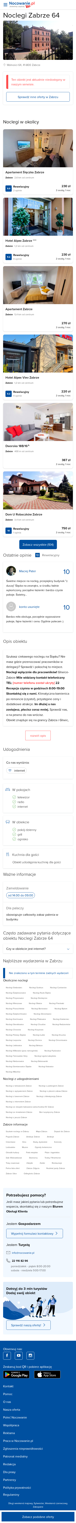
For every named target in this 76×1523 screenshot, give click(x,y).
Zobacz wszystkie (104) (38, 544)
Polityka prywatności (17, 1487)
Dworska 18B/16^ (17, 446)
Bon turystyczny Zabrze (49, 1112)
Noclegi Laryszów (13, 1040)
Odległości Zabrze (32, 1173)
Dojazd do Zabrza (62, 1131)
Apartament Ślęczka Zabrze (24, 172)
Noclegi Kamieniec (61, 1019)
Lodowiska (10, 1147)
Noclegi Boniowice (39, 1008)
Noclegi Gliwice (35, 1003)
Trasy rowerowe (12, 1163)
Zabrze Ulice (11, 1173)
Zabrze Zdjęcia (33, 1168)
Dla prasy (9, 1472)
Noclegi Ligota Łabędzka (45, 1056)
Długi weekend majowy (20, 1503)
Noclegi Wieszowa (14, 1003)
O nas (7, 1402)
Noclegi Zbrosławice (42, 1013)
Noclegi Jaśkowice (14, 1045)
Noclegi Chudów (38, 1024)
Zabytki (30, 1163)
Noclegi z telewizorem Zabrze (19, 1085)
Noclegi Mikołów (13, 1071)
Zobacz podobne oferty (38, 1517)
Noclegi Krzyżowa (35, 1029)
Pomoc (7, 1394)
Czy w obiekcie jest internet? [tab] (26, 949)
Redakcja (9, 1464)
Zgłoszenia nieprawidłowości (23, 1448)
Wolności (12, 65)
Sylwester (39, 1503)
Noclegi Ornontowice (58, 1040)
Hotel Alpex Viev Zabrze (22, 377)
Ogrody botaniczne (43, 1147)
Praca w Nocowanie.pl (18, 1441)
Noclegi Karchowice (14, 1019)
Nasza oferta (11, 1409)
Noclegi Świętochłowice (16, 1013)
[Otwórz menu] (5, 5)
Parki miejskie (32, 1152)
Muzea (25, 1147)
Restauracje (57, 1163)
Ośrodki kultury (12, 1152)
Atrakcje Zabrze (33, 1136)
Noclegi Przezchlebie (15, 1008)
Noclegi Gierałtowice (15, 1024)
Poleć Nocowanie (15, 1417)
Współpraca (11, 1425)
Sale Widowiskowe (14, 1157)
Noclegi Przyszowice (15, 998)
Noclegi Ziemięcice (39, 998)
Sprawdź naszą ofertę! (26, 1325)
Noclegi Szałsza (36, 987)
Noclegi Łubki (39, 1034)
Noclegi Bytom (61, 1008)
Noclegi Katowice (46, 1066)
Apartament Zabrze (19, 309)
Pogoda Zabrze (12, 1136)
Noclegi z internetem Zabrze (18, 1101)
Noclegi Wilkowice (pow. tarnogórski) (21, 1050)
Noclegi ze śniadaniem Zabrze (19, 1112)
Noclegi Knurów (59, 1034)
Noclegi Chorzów (13, 1029)
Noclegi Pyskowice (52, 1050)
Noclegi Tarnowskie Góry (16, 1056)
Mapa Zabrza (41, 1131)
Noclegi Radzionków (61, 1024)
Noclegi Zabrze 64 (31, 15)
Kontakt (8, 1386)
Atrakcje (50, 1136)
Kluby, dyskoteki (40, 1141)
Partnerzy (9, 1480)
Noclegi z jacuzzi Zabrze (16, 1117)
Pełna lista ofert (12, 1168)
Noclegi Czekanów (58, 987)
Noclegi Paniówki (56, 1003)
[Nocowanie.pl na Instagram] (30, 1356)
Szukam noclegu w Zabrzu (17, 1131)
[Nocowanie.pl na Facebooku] (7, 1356)
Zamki (42, 1163)
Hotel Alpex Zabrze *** (20, 240)
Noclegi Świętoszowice (16, 992)
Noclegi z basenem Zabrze (17, 1096)
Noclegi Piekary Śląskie (16, 1034)
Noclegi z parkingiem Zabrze (51, 1085)
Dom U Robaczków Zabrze (23, 514)
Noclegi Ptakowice (38, 1019)
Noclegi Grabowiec (14, 987)
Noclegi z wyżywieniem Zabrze (19, 1091)
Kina (24, 1141)
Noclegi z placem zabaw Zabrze (53, 1091)
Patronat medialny (15, 1456)
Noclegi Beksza (35, 1045)
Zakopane (38, 1506)
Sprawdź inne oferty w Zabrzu (38, 97)
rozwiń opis (38, 735)
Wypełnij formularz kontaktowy (32, 1233)
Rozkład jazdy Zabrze (55, 1168)
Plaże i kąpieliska (52, 1152)
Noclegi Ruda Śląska (42, 992)
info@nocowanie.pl (23, 1253)
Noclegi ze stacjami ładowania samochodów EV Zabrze (30, 1106)
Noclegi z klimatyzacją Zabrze (49, 1096)
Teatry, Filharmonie (53, 1157)
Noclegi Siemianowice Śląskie (19, 1066)
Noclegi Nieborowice (15, 1061)
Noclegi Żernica (35, 1040)
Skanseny (33, 1157)
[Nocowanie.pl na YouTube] (19, 1356)
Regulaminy (11, 1494)
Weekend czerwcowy (56, 1503)
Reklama (9, 1433)
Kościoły (58, 1141)
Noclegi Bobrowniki (39, 1061)
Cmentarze (10, 1141)
